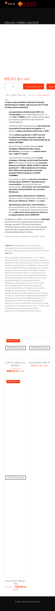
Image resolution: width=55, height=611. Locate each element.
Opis (6, 100)
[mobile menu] (51, 4)
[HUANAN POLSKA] (27, 4)
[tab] (27, 100)
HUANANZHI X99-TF (39, 362)
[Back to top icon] (49, 605)
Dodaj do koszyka (33, 86)
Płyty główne (43, 95)
